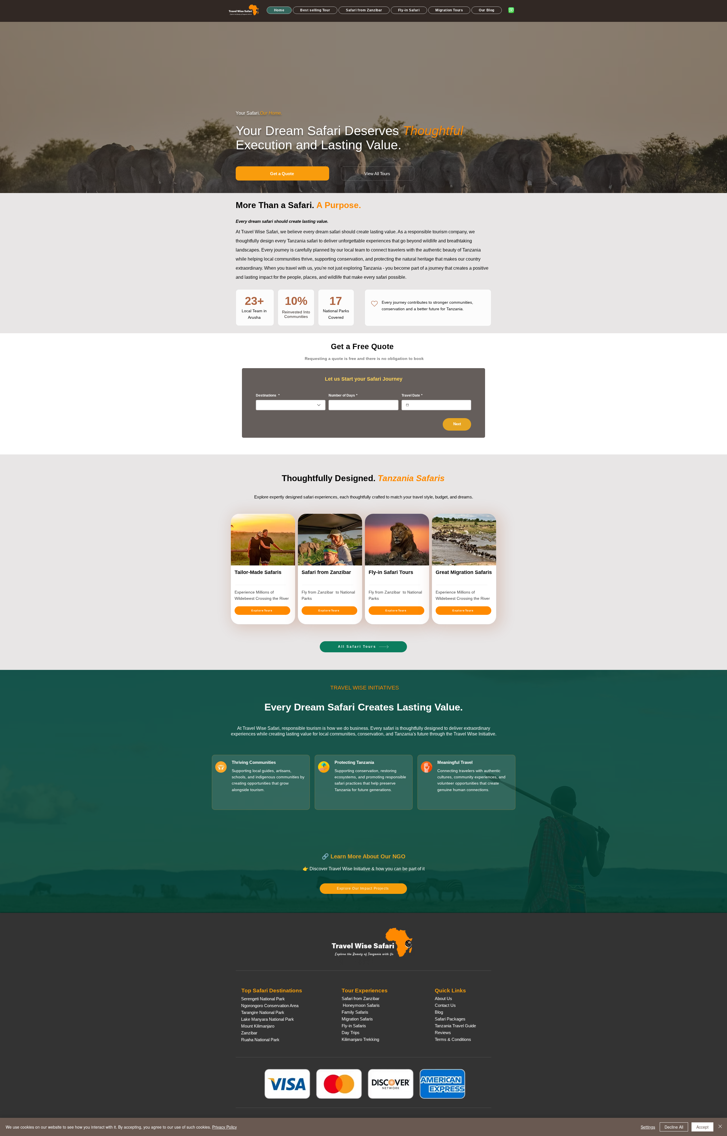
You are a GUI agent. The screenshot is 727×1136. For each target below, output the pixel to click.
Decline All (674, 1127)
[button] (315, 10)
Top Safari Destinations (271, 991)
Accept (702, 1127)
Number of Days (343, 395)
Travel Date (412, 395)
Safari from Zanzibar (326, 572)
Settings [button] (648, 1127)
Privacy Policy (224, 1127)
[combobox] (290, 405)
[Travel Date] (407, 405)
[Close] (720, 1126)
